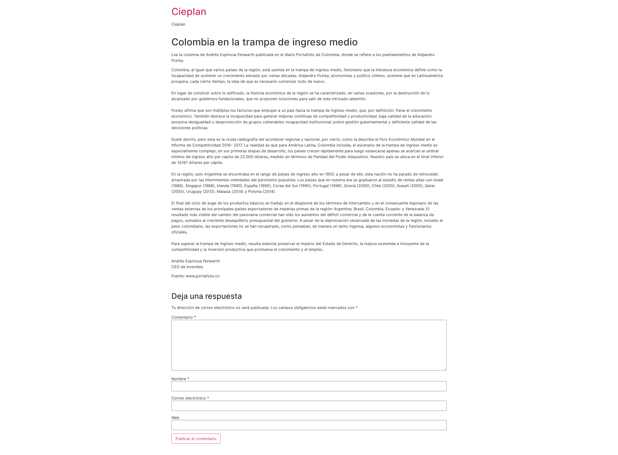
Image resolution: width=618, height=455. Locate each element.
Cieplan (188, 11)
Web (175, 418)
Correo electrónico (190, 398)
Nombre (180, 379)
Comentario (183, 317)
